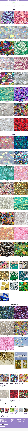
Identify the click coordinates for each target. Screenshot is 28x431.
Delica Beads (7, 335)
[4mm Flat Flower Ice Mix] (23, 378)
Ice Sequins (21, 55)
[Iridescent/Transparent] (7, 63)
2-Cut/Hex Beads (21, 335)
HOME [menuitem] (2, 5)
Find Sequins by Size (7, 412)
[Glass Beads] (7, 312)
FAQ (11, 421)
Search (12, 420)
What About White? (21, 412)
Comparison (24, 422)
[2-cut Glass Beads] (21, 328)
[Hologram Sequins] (7, 48)
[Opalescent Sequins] (7, 94)
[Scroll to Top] (27, 428)
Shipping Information (19, 421)
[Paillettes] (4, 286)
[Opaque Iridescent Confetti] (7, 218)
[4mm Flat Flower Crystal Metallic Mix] (14, 378)
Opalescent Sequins (7, 101)
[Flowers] (4, 265)
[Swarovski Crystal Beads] (21, 341)
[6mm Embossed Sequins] (4, 275)
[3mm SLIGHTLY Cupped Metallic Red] (14, 394)
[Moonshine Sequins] (21, 78)
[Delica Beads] (7, 328)
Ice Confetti (7, 180)
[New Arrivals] (7, 17)
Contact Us (18, 420)
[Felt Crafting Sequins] (21, 124)
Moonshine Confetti (7, 210)
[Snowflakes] (23, 265)
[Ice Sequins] (21, 48)
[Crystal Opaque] (21, 32)
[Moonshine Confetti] (7, 203)
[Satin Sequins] (21, 109)
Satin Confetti (21, 241)
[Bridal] (7, 124)
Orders (23, 420)
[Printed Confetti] (7, 249)
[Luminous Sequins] (21, 63)
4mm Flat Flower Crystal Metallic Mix (14, 383)
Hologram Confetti (21, 165)
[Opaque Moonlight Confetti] (21, 218)
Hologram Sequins (7, 55)
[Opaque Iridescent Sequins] (21, 94)
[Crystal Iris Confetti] (7, 142)
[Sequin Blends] (21, 17)
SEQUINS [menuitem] (5, 5)
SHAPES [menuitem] (12, 5)
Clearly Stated (16, 412)
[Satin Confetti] (21, 233)
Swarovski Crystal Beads (21, 346)
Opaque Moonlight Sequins (7, 116)
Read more (2, 416)
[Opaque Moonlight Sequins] (7, 109)
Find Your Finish (25, 412)
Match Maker (11, 412)
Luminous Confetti (7, 195)
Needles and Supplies (21, 369)
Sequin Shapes (23, 280)
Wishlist (23, 421)
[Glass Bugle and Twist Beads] (7, 343)
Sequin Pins (7, 365)
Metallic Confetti (21, 195)
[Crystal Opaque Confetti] (7, 157)
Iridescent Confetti (21, 180)
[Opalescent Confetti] (21, 203)
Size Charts (12, 422)
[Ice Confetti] (7, 173)
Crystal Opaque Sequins (21, 40)
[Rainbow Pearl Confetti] (7, 233)
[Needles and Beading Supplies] (21, 360)
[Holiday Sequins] (14, 275)
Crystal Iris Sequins (7, 40)
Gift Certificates (18, 423)
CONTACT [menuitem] (14, 6)
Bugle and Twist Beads (7, 350)
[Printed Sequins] (14, 286)
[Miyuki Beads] (21, 312)
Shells (23, 291)
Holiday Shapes (14, 280)
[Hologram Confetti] (21, 157)
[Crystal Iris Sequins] (7, 32)
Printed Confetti (7, 256)
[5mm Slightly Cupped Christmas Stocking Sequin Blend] (23, 394)
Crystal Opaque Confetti (7, 165)
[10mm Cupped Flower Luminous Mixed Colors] (4, 378)
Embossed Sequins (5, 280)
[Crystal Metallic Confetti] (21, 142)
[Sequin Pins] (7, 358)
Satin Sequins (21, 116)
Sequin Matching (13, 423)
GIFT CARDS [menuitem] (22, 5)
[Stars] (14, 265)
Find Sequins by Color (2, 413)
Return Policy (18, 422)
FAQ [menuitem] (25, 5)
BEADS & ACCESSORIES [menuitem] (17, 5)
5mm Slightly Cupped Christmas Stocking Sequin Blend (22, 399)
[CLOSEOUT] (4, 297)
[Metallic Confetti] (21, 188)
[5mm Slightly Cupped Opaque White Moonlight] (4, 394)
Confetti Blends (21, 256)
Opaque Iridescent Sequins (21, 101)
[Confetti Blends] (21, 249)
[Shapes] (23, 275)
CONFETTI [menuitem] (8, 5)
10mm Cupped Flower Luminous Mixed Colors (4, 383)
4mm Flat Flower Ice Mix (21, 383)
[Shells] (23, 286)
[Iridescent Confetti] (21, 173)
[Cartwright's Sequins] (14, 3)
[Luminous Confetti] (7, 188)
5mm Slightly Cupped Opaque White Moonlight (4, 399)
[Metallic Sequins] (7, 78)
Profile (23, 423)
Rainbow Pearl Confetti (7, 241)
